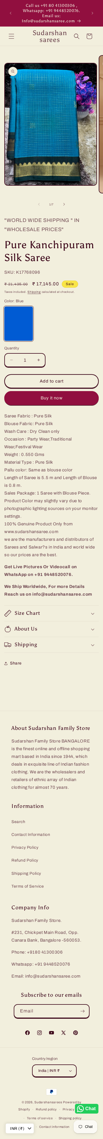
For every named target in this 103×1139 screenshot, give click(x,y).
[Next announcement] (92, 13)
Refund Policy (24, 860)
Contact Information (30, 834)
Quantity (11, 348)
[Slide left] (39, 204)
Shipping (34, 291)
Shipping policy (70, 1118)
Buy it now (52, 398)
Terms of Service (27, 886)
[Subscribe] (82, 1011)
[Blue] (18, 324)
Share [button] (16, 663)
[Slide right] (64, 204)
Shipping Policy (26, 873)
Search (18, 822)
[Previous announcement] (10, 13)
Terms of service (40, 1118)
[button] (11, 36)
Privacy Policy (24, 847)
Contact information (54, 1126)
